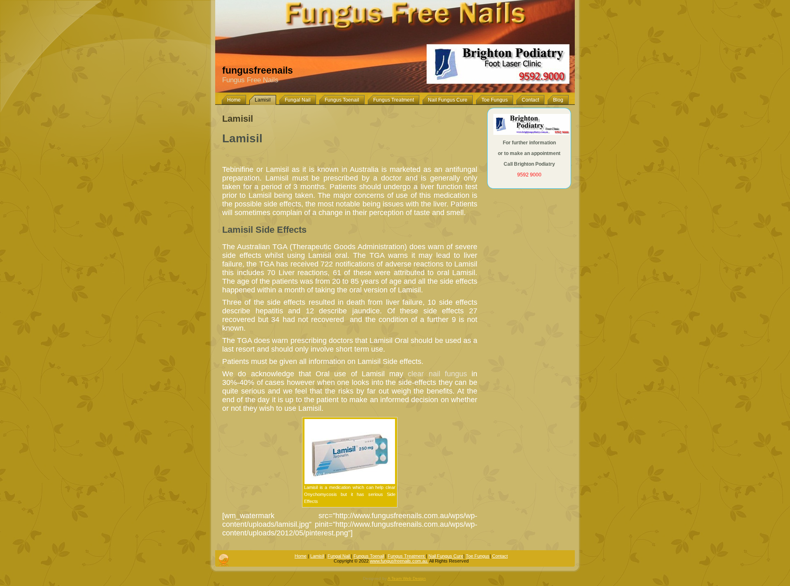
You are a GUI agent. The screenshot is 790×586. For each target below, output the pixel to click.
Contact (500, 556)
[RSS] (223, 560)
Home (301, 556)
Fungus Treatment (407, 556)
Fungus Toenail (368, 556)
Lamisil (237, 118)
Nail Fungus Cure (445, 556)
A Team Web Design (407, 578)
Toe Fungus (478, 556)
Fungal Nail (339, 556)
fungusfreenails (257, 70)
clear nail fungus (437, 374)
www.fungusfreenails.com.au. (399, 560)
